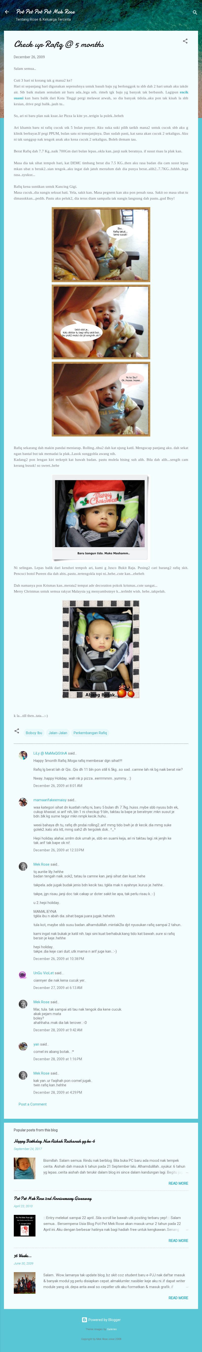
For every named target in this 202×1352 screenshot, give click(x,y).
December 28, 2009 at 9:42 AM (58, 1030)
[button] (185, 42)
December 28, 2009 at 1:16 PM (58, 1059)
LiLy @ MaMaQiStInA (50, 753)
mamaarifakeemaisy (50, 800)
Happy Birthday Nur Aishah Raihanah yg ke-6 (54, 1141)
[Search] (195, 13)
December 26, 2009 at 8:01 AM (58, 786)
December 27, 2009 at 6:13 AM (58, 988)
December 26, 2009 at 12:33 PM (59, 850)
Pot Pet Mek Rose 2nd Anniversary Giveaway (52, 1198)
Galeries (112, 1329)
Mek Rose (42, 864)
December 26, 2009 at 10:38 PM (59, 959)
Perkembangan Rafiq (90, 733)
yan (36, 1044)
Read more (178, 1183)
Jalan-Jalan (58, 733)
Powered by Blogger (104, 1320)
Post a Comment (33, 1104)
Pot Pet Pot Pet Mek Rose (45, 12)
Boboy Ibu (34, 733)
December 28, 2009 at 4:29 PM (58, 1092)
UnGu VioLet (44, 973)
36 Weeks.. (23, 1256)
